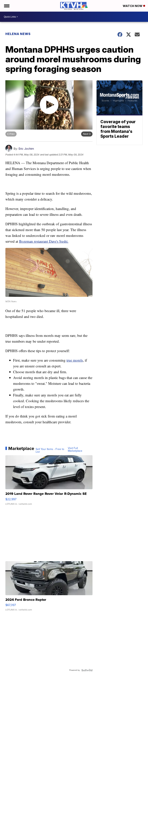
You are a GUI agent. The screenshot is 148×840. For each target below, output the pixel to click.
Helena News (18, 34)
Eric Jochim (26, 148)
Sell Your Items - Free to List (50, 450)
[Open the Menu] (6, 6)
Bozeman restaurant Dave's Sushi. (43, 241)
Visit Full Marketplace (75, 449)
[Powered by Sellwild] (86, 670)
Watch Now (133, 6)
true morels (74, 360)
